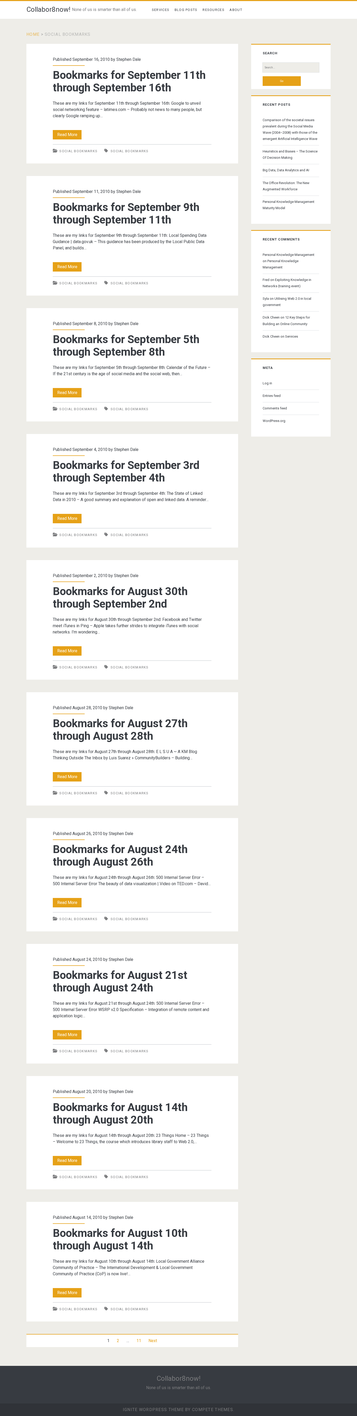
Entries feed (272, 396)
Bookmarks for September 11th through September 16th (129, 81)
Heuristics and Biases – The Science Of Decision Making (290, 154)
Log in (267, 383)
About (235, 10)
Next (152, 1340)
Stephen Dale (128, 59)
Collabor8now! (48, 9)
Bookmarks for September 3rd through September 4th (126, 471)
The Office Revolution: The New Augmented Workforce (286, 186)
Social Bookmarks (78, 151)
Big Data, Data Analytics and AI (286, 170)
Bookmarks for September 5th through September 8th (126, 345)
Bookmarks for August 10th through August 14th (120, 1239)
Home (32, 34)
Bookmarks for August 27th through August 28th (120, 729)
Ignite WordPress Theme (153, 1409)
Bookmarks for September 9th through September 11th (126, 213)
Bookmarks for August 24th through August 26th (120, 855)
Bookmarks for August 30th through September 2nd (120, 597)
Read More (69, 135)
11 (138, 1340)
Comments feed (275, 408)
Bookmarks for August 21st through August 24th (120, 981)
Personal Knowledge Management (288, 255)
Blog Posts (186, 10)
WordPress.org (274, 421)
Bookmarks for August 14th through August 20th (120, 1113)
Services (160, 10)
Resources (213, 10)
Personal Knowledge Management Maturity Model (288, 205)
